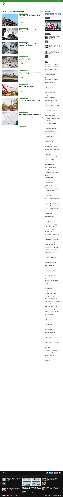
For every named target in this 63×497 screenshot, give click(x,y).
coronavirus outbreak (54, 151)
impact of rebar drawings (55, 205)
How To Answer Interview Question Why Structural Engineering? (52, 200)
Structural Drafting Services (49, 304)
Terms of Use (49, 495)
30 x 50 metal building (48, 66)
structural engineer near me (56, 309)
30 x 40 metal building (55, 64)
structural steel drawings (48, 327)
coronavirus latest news (48, 149)
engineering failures (48, 169)
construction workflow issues (49, 141)
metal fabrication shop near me (49, 216)
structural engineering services (49, 311)
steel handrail (55, 293)
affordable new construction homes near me (51, 82)
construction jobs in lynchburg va (49, 131)
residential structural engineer (23, 28)
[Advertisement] (22, 130)
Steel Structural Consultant (24, 18)
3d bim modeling (47, 72)
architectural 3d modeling (48, 87)
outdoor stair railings (48, 226)
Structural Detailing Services (49, 303)
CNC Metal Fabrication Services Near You (50, 123)
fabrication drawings (48, 172)
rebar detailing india (55, 247)
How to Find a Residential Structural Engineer (30, 72)
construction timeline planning (49, 139)
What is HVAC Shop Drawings (49, 352)
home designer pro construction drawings (51, 193)
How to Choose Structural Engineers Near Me (30, 114)
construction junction (56, 133)
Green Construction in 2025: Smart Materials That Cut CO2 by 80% (54, 37)
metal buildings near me (48, 213)
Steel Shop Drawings (48, 296)
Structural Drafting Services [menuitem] (10, 6)
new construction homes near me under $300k (51, 224)
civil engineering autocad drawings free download (52, 120)
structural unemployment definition (50, 340)
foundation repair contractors (49, 182)
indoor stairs (47, 206)
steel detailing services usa (49, 288)
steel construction (55, 280)
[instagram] (57, 1)
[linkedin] (60, 473)
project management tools (48, 239)
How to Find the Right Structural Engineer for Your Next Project (30, 30)
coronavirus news (47, 151)
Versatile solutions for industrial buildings (51, 350)
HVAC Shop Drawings (48, 205)
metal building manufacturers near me (50, 211)
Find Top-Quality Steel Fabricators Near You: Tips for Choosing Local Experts (54, 46)
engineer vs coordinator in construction (50, 167)
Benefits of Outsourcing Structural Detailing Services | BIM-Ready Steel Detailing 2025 (54, 57)
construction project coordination (49, 136)
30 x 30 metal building (48, 64)
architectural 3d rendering (48, 89)
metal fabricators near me (48, 218)
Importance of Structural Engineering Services (30, 100)
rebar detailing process (48, 249)
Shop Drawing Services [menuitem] (49, 6)
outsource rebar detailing (55, 226)
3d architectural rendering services (50, 71)
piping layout (52, 231)
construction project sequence (49, 138)
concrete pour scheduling (48, 126)
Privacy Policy (55, 495)
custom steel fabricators (52, 157)
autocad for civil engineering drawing (50, 97)
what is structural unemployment (49, 355)
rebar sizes (53, 252)
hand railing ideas (51, 188)
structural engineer (48, 309)
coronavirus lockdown (56, 149)
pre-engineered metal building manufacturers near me (52, 234)
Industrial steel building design (54, 206)
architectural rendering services (49, 90)
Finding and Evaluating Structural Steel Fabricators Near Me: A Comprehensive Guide (13, 484)
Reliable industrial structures (49, 254)
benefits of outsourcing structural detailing (51, 100)
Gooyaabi (18, 495)
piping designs (47, 229)
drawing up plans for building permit (50, 162)
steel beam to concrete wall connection (50, 273)
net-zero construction (48, 221)
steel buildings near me (48, 280)
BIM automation (47, 113)
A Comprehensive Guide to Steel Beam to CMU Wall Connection (54, 41)
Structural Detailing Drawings (56, 301)
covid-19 (46, 157)
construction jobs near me (48, 133)
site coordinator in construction (49, 260)
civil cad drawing (47, 118)
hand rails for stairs (48, 190)
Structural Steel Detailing (48, 324)
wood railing (53, 358)
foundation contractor (48, 175)
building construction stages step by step (50, 115)
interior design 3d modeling (49, 208)
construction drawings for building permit (51, 128)
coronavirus (55, 146)
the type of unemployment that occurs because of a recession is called (52, 345)
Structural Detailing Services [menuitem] (21, 6)
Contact (9, 0)
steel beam (53, 270)
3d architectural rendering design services (51, 69)
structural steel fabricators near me (50, 332)
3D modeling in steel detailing (49, 77)
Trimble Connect (47, 347)
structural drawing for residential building (51, 306)
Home (3, 0)
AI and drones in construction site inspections (51, 84)
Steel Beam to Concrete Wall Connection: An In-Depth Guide (54, 52)
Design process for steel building (49, 159)
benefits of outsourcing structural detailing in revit (52, 102)
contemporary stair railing (48, 146)
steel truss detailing (55, 296)
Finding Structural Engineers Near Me (28, 58)
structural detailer (47, 301)
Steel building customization (49, 278)
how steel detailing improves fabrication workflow (52, 198)
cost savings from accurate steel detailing (51, 156)
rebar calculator (47, 244)
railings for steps (56, 239)
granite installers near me (48, 187)
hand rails (56, 188)
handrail (53, 190)
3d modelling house (55, 79)
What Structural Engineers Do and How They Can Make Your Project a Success (31, 44)
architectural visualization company (50, 92)
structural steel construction (49, 321)
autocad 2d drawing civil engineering (50, 95)
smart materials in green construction (50, 262)
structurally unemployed (48, 342)
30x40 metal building (55, 66)
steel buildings (56, 278)
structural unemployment (48, 339)
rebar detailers (53, 244)
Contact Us (59, 495)
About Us (6, 0)
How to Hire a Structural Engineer (27, 86)
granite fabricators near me (49, 185)
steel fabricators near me (48, 293)
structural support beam (48, 337)
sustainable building (56, 342)
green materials (56, 187)
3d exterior (52, 72)
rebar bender (54, 242)
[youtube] (56, 14)
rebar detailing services (56, 249)
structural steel (57, 311)
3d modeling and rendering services (50, 74)
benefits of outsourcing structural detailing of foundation (51, 104)
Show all (41, 11)
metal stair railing (56, 218)
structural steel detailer (48, 322)
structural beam (47, 298)
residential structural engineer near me (50, 257)
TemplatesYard (10, 495)
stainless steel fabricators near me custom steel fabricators (52, 267)
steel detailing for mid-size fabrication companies (52, 285)
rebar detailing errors (48, 247)
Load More (23, 126)
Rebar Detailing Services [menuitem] (40, 6)
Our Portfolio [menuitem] (56, 6)
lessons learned (56, 208)
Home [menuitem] (4, 6)
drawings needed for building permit (50, 164)
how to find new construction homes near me (51, 203)
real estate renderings (48, 242)
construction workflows (48, 144)
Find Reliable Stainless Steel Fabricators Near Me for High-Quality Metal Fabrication (13, 489)
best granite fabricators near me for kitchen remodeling (51, 110)
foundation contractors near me (49, 177)
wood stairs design (47, 360)
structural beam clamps (54, 298)
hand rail (46, 188)
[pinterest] (58, 1)
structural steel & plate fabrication (50, 314)
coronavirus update (48, 154)
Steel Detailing (47, 283)
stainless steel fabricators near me (50, 265)
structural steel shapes (56, 334)
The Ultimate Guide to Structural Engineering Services (30, 16)
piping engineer (47, 231)
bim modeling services (54, 113)
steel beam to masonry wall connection (50, 275)
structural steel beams (48, 319)
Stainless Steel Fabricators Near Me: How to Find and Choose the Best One (13, 479)
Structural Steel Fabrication (49, 329)
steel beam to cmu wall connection (50, 272)
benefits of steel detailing (48, 108)
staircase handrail (47, 270)
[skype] (60, 1)
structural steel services (48, 334)
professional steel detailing (49, 236)
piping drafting (52, 229)
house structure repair (48, 195)
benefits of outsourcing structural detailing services (52, 105)
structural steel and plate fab (49, 316)
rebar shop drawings (48, 252)
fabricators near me (55, 172)
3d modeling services (48, 79)
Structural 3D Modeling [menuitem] (31, 6)
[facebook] (53, 1)
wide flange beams (47, 358)
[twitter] (55, 1)
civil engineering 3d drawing (55, 118)
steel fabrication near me (48, 291)
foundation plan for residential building (50, 180)
